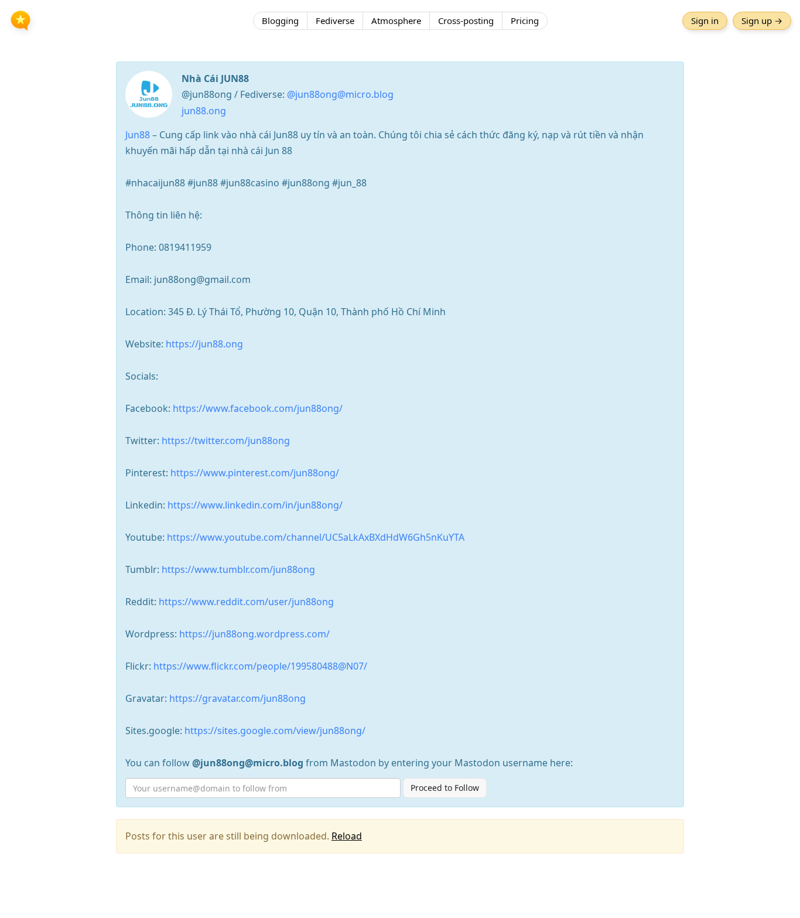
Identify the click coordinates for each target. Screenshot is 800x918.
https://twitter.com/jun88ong (226, 440)
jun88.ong (204, 110)
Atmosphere (396, 20)
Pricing (525, 20)
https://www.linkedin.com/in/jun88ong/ (255, 505)
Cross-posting (466, 20)
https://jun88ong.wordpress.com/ (254, 633)
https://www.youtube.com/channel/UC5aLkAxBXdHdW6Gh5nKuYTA (315, 537)
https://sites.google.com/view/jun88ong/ (274, 730)
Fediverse (335, 20)
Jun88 (137, 134)
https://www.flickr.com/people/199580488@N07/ (260, 666)
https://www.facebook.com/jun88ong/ (258, 408)
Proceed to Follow (445, 787)
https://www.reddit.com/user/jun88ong (246, 601)
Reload (346, 836)
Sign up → (761, 20)
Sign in (705, 20)
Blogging (280, 20)
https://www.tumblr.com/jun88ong (238, 569)
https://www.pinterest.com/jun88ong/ (254, 472)
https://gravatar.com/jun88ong (237, 698)
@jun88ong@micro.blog (340, 94)
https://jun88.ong (204, 343)
